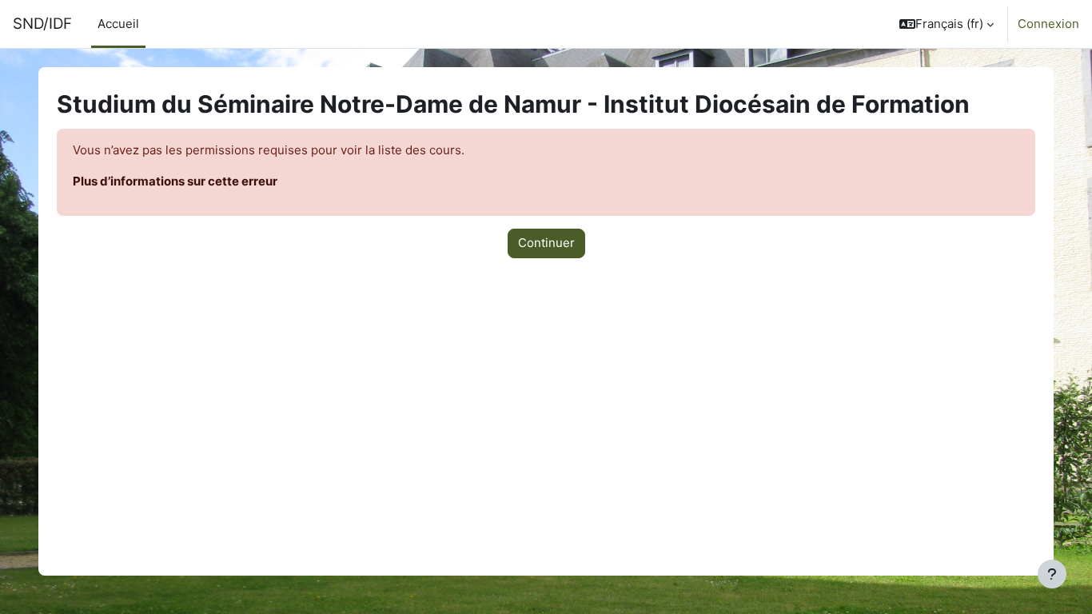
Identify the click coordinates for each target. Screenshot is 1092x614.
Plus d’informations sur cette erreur (175, 181)
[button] (946, 24)
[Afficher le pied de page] (1052, 574)
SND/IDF (42, 23)
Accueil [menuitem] (118, 23)
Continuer (546, 242)
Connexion (1048, 23)
